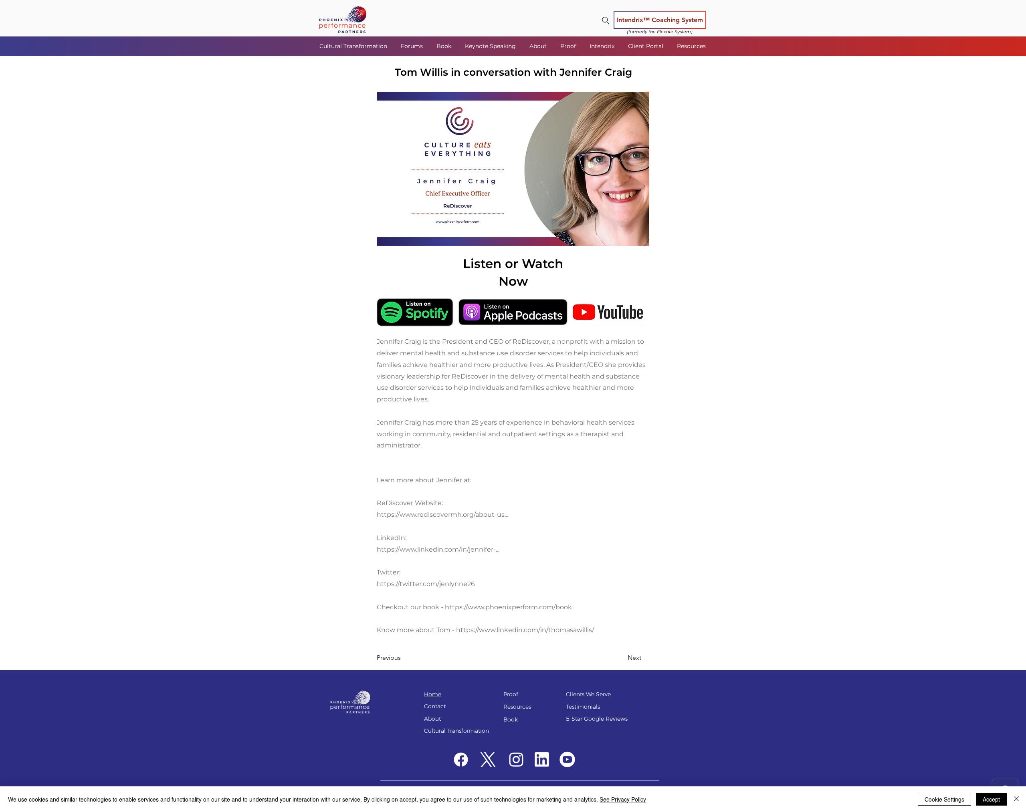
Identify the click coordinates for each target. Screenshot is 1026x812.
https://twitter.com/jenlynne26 (426, 584)
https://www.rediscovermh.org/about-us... (442, 514)
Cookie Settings (944, 799)
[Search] (605, 20)
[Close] (1016, 799)
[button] (412, 46)
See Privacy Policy (623, 799)
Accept (991, 799)
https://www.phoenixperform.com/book (508, 607)
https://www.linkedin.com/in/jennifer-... (438, 549)
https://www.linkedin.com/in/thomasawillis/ (525, 630)
